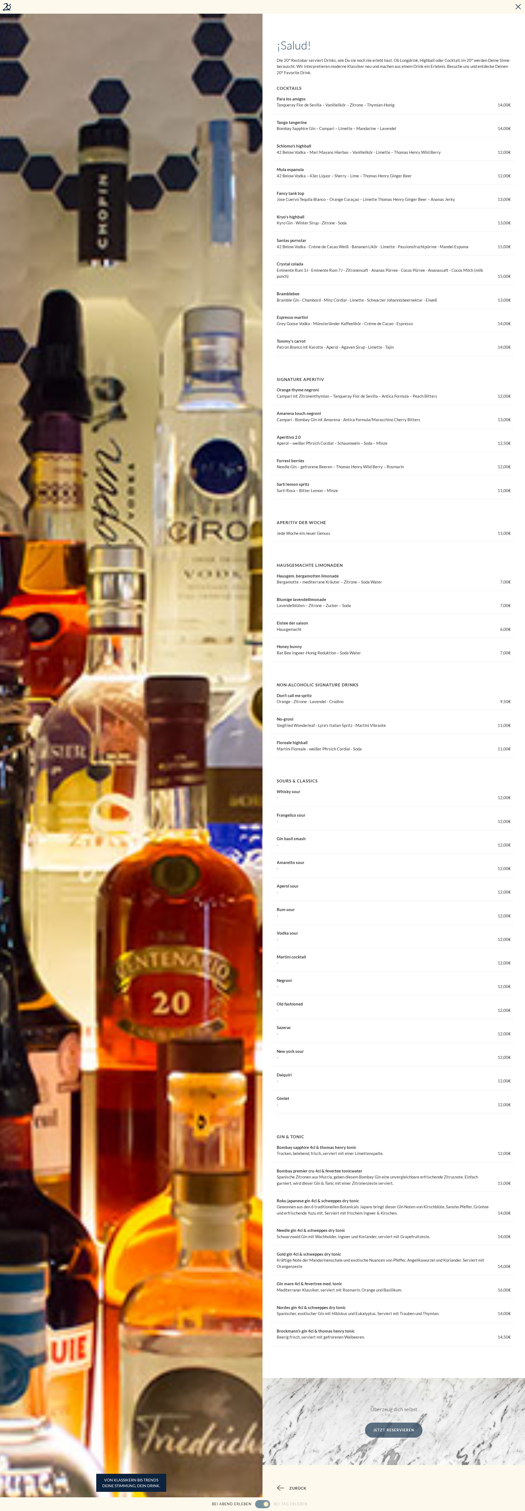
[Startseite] (7, 7)
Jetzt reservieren (394, 1430)
